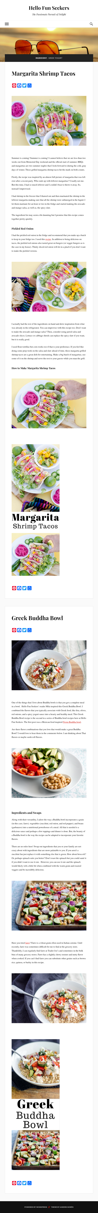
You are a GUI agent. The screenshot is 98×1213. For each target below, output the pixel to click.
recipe (48, 239)
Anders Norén (67, 1207)
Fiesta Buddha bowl (72, 721)
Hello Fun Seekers (49, 7)
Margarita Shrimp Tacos (43, 73)
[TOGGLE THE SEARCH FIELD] (91, 23)
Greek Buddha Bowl (37, 618)
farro (27, 942)
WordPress (41, 1207)
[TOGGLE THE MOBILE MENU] (7, 23)
